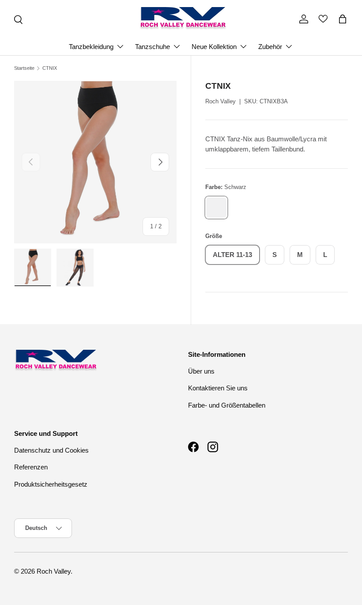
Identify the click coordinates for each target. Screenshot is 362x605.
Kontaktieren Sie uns (218, 388)
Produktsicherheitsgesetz (50, 484)
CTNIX (49, 68)
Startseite (24, 68)
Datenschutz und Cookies (51, 450)
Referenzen (31, 467)
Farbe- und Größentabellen (226, 405)
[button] (342, 19)
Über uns (201, 371)
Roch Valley (220, 101)
